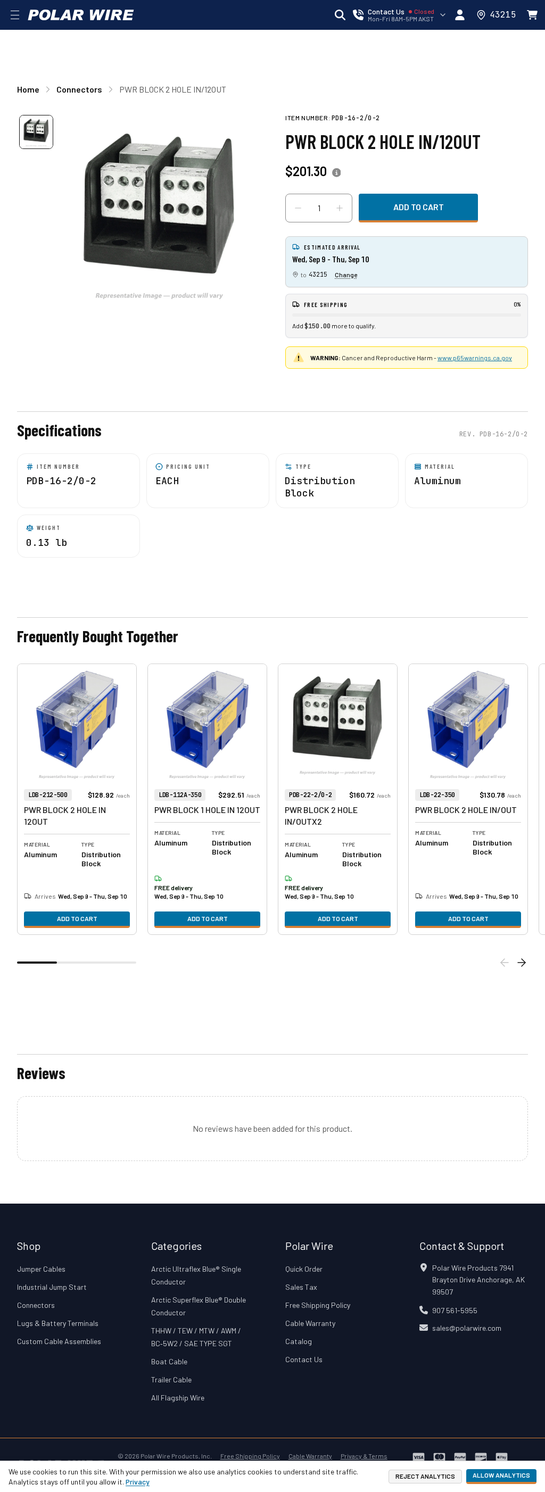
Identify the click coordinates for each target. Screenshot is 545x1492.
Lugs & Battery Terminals (57, 1323)
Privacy (138, 1481)
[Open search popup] (340, 14)
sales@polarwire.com (466, 1327)
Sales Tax (301, 1286)
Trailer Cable (171, 1379)
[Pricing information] (336, 173)
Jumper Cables (41, 1268)
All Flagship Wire (177, 1397)
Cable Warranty (310, 1323)
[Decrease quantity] (298, 208)
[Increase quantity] (339, 208)
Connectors (36, 1304)
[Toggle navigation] (14, 14)
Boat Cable (169, 1361)
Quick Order (304, 1268)
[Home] (81, 15)
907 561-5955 (454, 1310)
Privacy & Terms (364, 1456)
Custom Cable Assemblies (59, 1341)
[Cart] (532, 14)
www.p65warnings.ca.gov (474, 357)
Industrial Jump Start (52, 1286)
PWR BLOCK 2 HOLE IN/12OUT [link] (172, 89)
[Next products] (521, 962)
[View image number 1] (36, 132)
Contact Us (304, 1359)
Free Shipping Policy (317, 1304)
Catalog (298, 1341)
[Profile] (459, 14)
